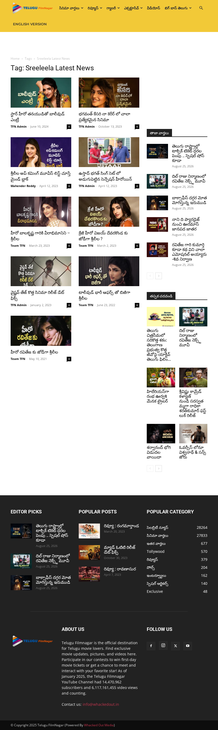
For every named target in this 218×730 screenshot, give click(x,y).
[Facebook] (151, 646)
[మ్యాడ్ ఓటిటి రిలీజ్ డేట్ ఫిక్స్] (89, 552)
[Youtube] (187, 646)
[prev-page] (150, 276)
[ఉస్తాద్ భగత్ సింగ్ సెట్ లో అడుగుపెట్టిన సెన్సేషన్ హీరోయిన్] (109, 152)
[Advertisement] (109, 44)
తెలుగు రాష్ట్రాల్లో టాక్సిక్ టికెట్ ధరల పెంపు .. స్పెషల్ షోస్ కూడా (188, 153)
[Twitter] (175, 646)
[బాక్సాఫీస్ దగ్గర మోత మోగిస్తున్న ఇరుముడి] (157, 203)
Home (15, 58)
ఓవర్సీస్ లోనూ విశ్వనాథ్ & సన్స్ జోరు (192, 452)
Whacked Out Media (99, 725)
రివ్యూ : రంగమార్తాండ (121, 525)
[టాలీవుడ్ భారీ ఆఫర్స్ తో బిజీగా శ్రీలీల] (109, 271)
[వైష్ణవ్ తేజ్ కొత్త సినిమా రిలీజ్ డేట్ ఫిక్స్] (41, 271)
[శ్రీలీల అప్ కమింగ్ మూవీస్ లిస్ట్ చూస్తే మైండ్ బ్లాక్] (41, 152)
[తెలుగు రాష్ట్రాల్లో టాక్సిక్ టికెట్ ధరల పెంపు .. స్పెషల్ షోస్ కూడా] (157, 151)
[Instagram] (163, 645)
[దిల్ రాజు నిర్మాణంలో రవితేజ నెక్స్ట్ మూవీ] (157, 181)
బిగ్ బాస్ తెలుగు (176, 8)
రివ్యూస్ (93, 8)
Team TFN (18, 246)
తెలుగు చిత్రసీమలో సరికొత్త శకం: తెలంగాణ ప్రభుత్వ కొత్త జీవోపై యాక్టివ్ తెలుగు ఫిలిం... (159, 345)
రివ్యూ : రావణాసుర (120, 568)
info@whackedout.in (101, 704)
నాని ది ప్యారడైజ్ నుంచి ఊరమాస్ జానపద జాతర (186, 224)
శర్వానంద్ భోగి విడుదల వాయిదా (159, 452)
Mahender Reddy (23, 186)
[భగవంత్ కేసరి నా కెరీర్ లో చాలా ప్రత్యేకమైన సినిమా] (109, 93)
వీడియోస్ (153, 8)
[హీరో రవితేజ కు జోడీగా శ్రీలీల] (41, 331)
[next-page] (158, 276)
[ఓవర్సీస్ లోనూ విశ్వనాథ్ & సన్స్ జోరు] (193, 433)
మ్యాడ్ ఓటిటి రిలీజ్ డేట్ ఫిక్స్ (119, 550)
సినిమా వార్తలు (69, 8)
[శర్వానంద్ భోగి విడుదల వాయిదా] (161, 433)
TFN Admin (19, 126)
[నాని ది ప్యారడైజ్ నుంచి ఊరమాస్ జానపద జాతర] (157, 224)
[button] (201, 8)
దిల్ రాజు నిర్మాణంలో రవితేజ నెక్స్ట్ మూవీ (189, 179)
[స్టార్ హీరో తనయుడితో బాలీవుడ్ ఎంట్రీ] (41, 93)
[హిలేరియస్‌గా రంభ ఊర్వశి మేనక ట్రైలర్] (161, 377)
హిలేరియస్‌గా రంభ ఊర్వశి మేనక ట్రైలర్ (158, 396)
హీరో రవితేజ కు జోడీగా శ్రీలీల (34, 352)
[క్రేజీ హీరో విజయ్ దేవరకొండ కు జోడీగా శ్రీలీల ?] (109, 212)
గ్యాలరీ (111, 8)
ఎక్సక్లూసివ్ (131, 8)
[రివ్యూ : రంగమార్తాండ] (89, 531)
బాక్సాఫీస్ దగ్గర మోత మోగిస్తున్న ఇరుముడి (189, 200)
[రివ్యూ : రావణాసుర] (89, 574)
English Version (30, 24)
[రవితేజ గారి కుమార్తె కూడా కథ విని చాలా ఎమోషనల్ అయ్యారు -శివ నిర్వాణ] (157, 249)
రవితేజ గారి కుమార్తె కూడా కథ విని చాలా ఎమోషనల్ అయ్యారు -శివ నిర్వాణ (189, 252)
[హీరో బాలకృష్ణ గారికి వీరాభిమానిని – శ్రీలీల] (41, 212)
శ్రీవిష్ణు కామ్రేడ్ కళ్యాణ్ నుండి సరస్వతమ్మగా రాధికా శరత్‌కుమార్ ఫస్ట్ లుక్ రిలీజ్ (192, 403)
